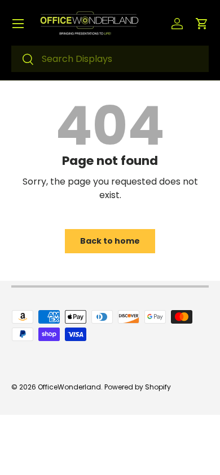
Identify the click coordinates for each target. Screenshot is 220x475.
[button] (202, 23)
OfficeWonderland (69, 387)
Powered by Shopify (137, 387)
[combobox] (110, 59)
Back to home (110, 241)
